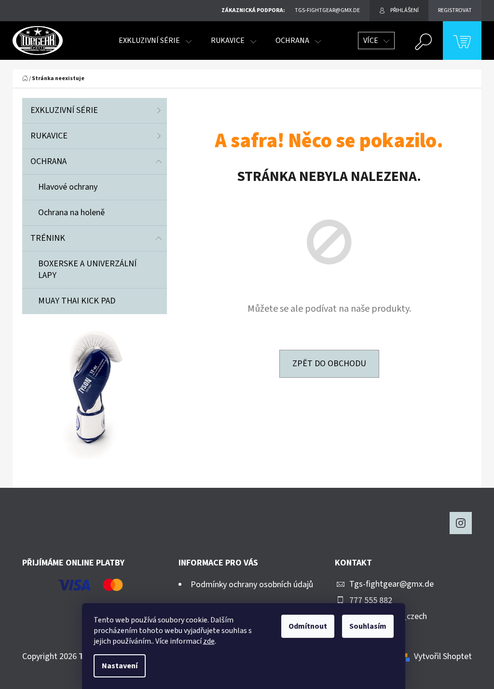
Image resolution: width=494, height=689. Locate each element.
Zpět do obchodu (329, 364)
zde (209, 641)
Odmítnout (307, 626)
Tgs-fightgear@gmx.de (391, 584)
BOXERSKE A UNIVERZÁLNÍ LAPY (87, 269)
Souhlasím (367, 626)
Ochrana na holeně (71, 213)
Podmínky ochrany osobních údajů (252, 585)
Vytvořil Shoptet (443, 656)
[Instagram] (461, 523)
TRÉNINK (47, 238)
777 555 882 (370, 600)
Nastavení (119, 666)
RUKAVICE (49, 136)
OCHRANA (48, 161)
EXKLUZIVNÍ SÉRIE (64, 110)
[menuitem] (155, 40)
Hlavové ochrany (67, 187)
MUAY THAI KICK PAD (76, 301)
